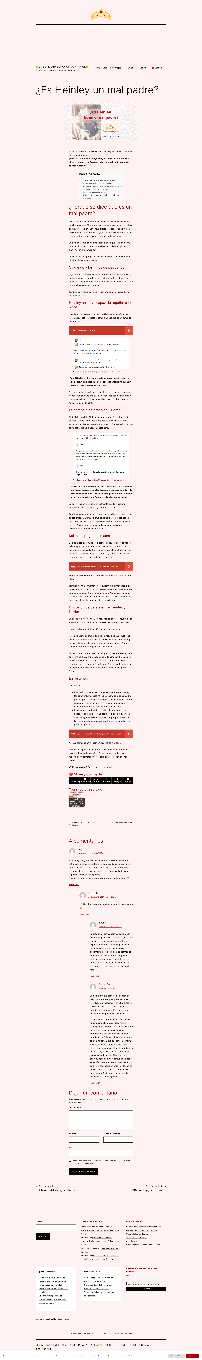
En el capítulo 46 (77, 619)
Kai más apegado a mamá (95, 192)
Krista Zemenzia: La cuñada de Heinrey (143, 1245)
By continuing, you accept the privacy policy (143, 1284)
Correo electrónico (111, 1134)
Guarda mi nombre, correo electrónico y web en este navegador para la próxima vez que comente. (101, 1161)
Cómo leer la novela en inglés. (52, 1278)
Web (71, 1147)
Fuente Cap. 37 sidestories (99, 372)
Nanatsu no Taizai (61, 1319)
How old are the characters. (96, 1288)
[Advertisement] (101, 45)
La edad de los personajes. (50, 1296)
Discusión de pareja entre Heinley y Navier (102, 195)
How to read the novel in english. (99, 1278)
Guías (130, 67)
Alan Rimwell (132, 1241)
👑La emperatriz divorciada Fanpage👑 (62, 66)
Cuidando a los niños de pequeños (98, 183)
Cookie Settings (176, 1356)
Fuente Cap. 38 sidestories (99, 480)
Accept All (192, 1356)
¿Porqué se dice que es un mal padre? (97, 180)
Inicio (97, 67)
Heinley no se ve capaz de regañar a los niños (103, 186)
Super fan (76, 825)
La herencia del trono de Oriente (98, 189)
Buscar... (40, 1222)
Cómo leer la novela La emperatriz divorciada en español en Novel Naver (100, 1230)
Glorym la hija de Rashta (137, 1234)
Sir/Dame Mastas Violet (136, 1237)
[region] (101, 1355)
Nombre (72, 1134)
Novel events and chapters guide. (99, 1285)
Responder (74, 884)
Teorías (130, 822)
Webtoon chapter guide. (95, 1281)
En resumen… (90, 198)
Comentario (75, 1107)
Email (128, 1276)
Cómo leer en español (120, 372)
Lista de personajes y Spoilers (105, 1255)
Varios (143, 67)
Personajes (115, 67)
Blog (105, 67)
